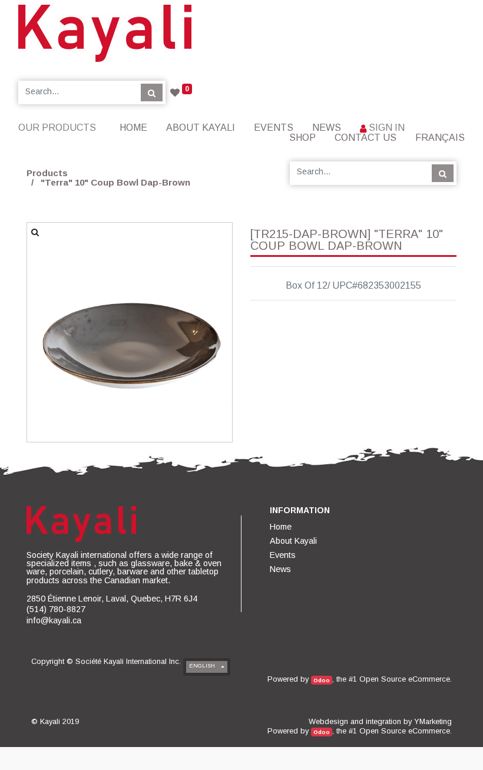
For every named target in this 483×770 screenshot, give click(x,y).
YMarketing (433, 721)
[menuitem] (133, 128)
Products (47, 173)
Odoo (321, 680)
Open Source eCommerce (404, 679)
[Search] (152, 92)
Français (440, 138)
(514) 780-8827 (56, 609)
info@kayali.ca (54, 620)
